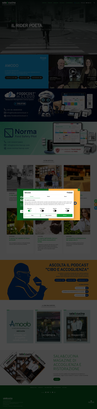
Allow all (64, 215)
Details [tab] (48, 196)
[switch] (42, 211)
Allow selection (49, 215)
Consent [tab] (31, 196)
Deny (32, 215)
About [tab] (65, 196)
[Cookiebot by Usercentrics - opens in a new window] (68, 193)
